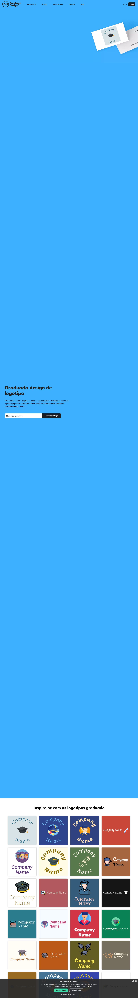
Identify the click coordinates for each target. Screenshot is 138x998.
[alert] (69, 988)
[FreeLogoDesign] (15, 4)
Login (132, 4)
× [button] (136, 981)
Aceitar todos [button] (61, 990)
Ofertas (72, 4)
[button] (69, 994)
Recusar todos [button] (77, 990)
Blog (82, 4)
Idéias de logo (58, 4)
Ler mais (89, 986)
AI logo (44, 4)
